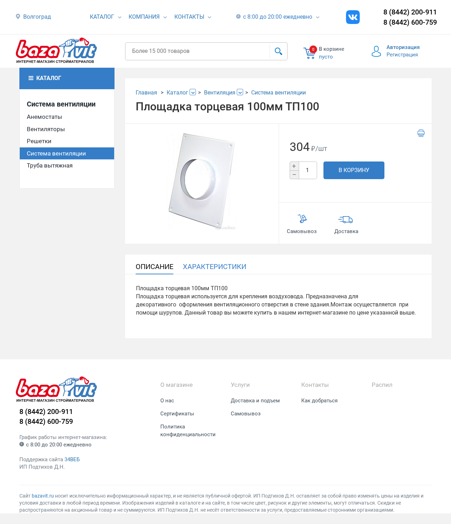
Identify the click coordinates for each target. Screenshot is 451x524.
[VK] (353, 17)
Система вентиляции (61, 104)
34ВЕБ (72, 459)
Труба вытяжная (50, 165)
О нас (167, 400)
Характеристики (214, 266)
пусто (326, 57)
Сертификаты (177, 413)
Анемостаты (44, 116)
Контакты (189, 16)
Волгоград (37, 16)
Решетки (39, 141)
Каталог (102, 16)
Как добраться (319, 400)
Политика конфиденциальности (188, 431)
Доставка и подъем (255, 400)
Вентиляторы (46, 129)
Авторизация (403, 47)
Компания (144, 16)
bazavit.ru (43, 496)
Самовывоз (246, 413)
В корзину (354, 170)
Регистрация (402, 54)
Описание (154, 266)
